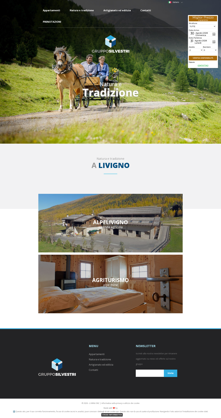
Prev (7, 71)
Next (214, 71)
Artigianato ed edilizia (117, 10)
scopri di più (110, 224)
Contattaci (203, 65)
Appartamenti (51, 10)
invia (170, 373)
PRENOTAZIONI (52, 21)
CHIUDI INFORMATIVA (112, 414)
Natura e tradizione (82, 10)
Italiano (176, 2)
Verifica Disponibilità (203, 58)
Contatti (145, 10)
